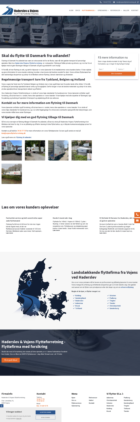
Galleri (91, 400)
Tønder (112, 303)
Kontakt (91, 403)
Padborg (113, 298)
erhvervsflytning (127, 287)
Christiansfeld (115, 306)
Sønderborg (114, 308)
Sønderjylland (80, 298)
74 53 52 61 (40, 401)
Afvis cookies (45, 417)
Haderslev (79, 301)
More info (18, 418)
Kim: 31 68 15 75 (42, 406)
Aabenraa (79, 303)
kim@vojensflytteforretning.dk (126, 2)
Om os (74, 400)
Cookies (1, 405)
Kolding (78, 296)
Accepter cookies (45, 412)
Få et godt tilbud (10, 360)
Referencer (93, 397)
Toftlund (78, 308)
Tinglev (112, 301)
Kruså (77, 306)
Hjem (73, 397)
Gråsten (113, 296)
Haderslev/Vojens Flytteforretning (29, 63)
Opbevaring (76, 406)
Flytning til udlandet (23, 137)
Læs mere (9, 233)
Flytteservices (76, 403)
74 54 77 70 (107, 2)
